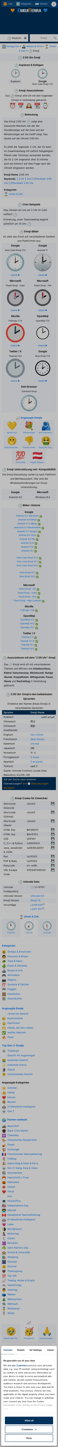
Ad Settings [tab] (35, 1350)
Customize (27, 1429)
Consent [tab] (7, 1350)
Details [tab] (21, 1350)
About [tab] (50, 1350)
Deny (29, 1438)
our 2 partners (20, 1365)
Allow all (29, 1420)
